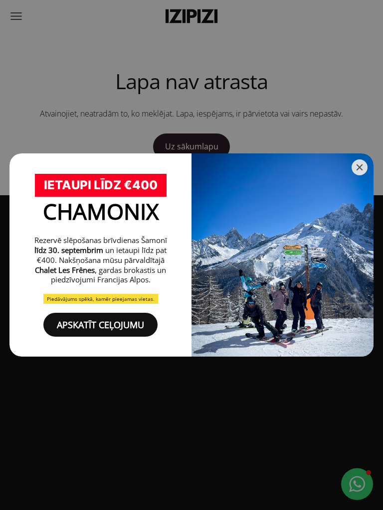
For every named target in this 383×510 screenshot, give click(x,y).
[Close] (360, 167)
